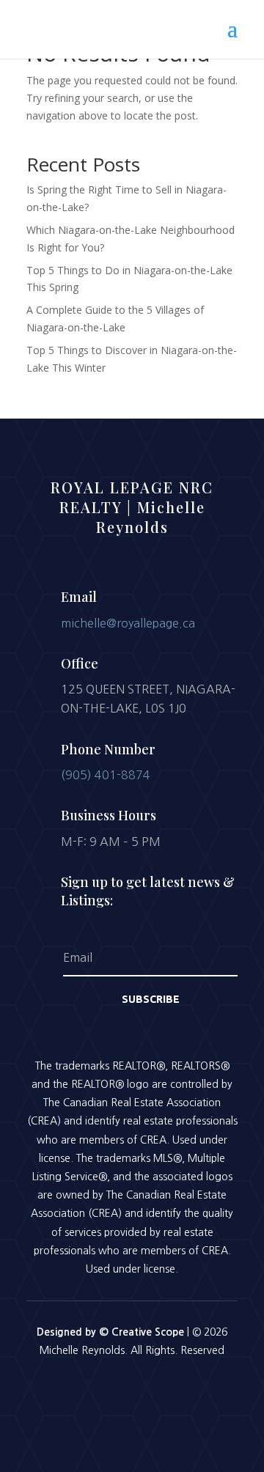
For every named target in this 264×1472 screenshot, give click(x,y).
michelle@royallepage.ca (128, 623)
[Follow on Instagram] (132, 1391)
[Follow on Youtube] (170, 1391)
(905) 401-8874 (105, 775)
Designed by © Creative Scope (112, 1332)
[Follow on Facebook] (94, 1391)
